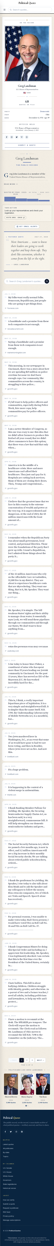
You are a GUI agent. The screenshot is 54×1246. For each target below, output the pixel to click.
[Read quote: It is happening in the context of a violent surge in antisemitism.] (27, 789)
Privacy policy (8, 1216)
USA (29, 93)
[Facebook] (5, 1131)
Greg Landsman (27, 86)
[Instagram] (16, 1131)
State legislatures (10, 1184)
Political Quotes (15, 1231)
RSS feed (6, 1212)
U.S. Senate (7, 1168)
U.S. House (7, 1172)
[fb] (7, 137)
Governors (7, 1180)
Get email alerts (28, 226)
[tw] (17, 137)
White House (8, 1176)
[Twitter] (11, 1131)
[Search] (47, 281)
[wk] (22, 137)
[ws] (27, 137)
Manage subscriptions (11, 1220)
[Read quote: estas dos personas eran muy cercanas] (27, 647)
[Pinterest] (22, 1131)
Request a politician (10, 1208)
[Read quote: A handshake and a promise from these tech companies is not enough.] (27, 323)
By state (6, 1152)
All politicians (8, 1148)
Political (11, 1118)
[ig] (12, 137)
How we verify (8, 1200)
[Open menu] (4, 9)
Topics (5, 1156)
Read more (9, 184)
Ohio (47, 115)
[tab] (26, 1105)
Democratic (44, 111)
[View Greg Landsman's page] (27, 54)
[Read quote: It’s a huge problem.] (27, 770)
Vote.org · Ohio (14, 217)
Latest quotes (8, 1144)
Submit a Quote (27, 145)
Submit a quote (9, 1204)
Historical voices (9, 1188)
